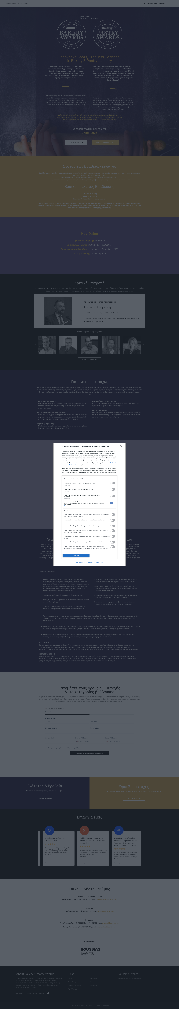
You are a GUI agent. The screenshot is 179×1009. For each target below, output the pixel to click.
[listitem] (89, 479)
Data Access (89, 562)
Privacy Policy (100, 562)
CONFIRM (76, 555)
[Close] (122, 446)
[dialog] (89, 504)
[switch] (112, 483)
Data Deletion (79, 562)
